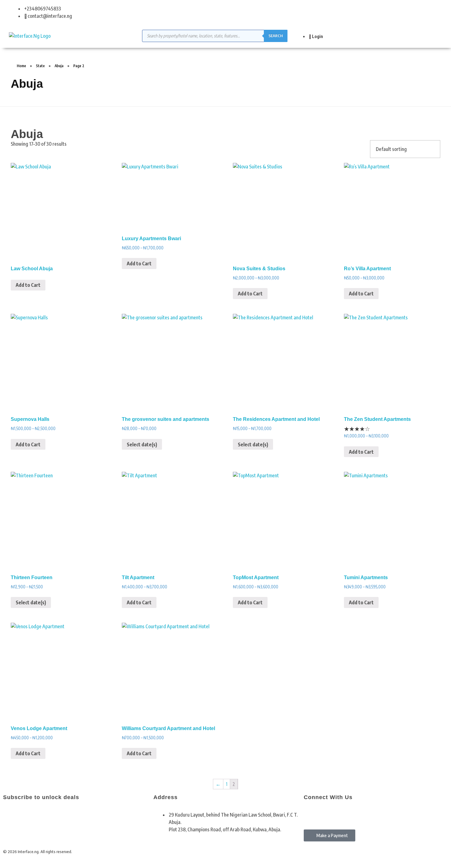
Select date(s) (142, 444)
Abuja (59, 65)
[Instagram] (327, 813)
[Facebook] (311, 813)
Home (21, 65)
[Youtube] (344, 813)
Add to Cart (28, 285)
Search (275, 35)
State (40, 65)
